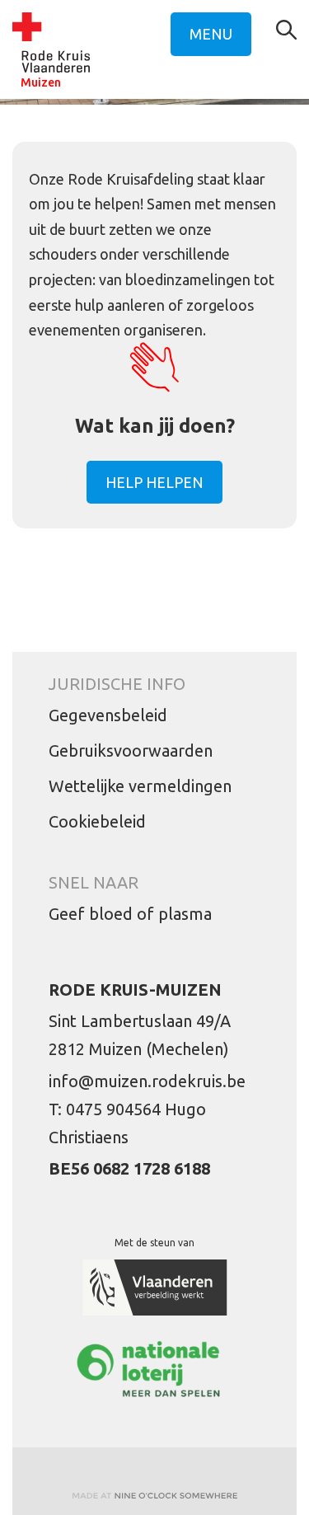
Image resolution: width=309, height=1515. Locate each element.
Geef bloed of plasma (130, 913)
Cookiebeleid (97, 821)
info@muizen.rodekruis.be (147, 1081)
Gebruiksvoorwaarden (131, 750)
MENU (211, 34)
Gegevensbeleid (108, 715)
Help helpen (154, 482)
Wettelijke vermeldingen (140, 785)
